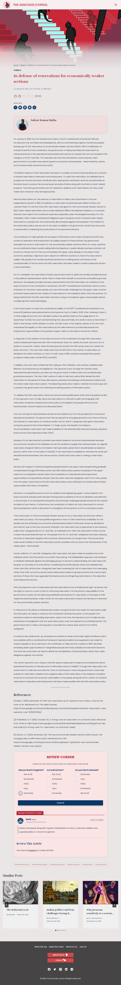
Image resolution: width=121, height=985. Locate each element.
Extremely (28, 793)
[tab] (55, 930)
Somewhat (29, 779)
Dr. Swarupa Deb (95, 918)
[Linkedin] (66, 969)
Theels (17, 70)
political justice (73, 864)
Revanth (12, 915)
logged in (32, 850)
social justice (100, 864)
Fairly (26, 783)
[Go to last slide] (7, 904)
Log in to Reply (97, 819)
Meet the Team (56, 946)
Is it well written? (55, 770)
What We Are (41, 946)
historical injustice (57, 864)
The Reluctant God (17, 909)
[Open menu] (115, 4)
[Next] (114, 904)
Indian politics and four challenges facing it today (60, 913)
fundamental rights (39, 864)
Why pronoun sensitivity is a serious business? (99, 913)
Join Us (83, 946)
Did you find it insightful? (31, 770)
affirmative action (22, 864)
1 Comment (36, 89)
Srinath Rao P (54, 918)
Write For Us (71, 946)
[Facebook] (49, 969)
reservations (87, 864)
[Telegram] (72, 969)
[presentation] (20, 892)
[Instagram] (60, 969)
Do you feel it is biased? (87, 770)
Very (26, 788)
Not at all (28, 774)
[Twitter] (55, 969)
